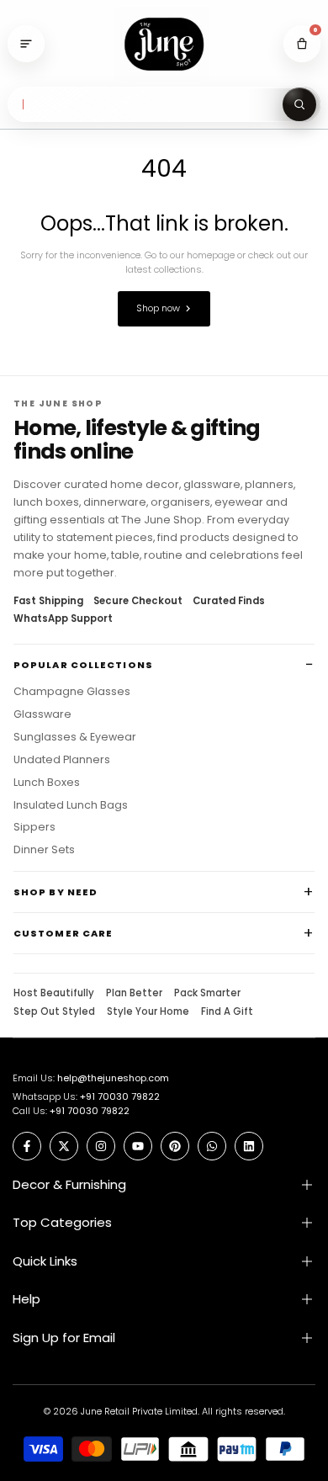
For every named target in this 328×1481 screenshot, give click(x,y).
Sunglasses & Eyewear (74, 737)
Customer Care (63, 933)
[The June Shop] (164, 44)
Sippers (34, 827)
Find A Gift (227, 1012)
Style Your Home (148, 1012)
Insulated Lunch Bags (70, 805)
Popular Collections (83, 664)
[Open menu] (26, 43)
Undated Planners (61, 760)
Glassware (42, 714)
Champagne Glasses (71, 691)
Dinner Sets (44, 850)
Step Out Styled (54, 1012)
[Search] (299, 104)
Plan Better (134, 994)
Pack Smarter (207, 994)
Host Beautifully (53, 994)
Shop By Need (55, 892)
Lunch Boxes (46, 782)
